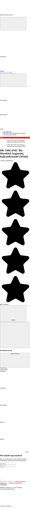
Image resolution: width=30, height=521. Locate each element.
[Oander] (12, 519)
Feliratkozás (4, 484)
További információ (15, 353)
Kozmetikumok (7, 132)
